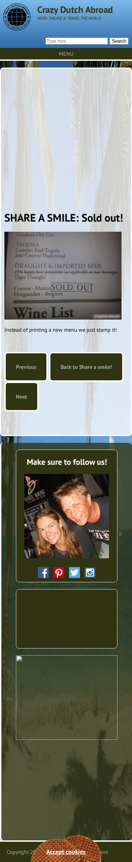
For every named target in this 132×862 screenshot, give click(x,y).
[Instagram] (90, 572)
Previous (26, 366)
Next (21, 396)
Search (119, 41)
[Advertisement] (66, 138)
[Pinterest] (58, 572)
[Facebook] (43, 572)
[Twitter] (74, 572)
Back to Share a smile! (86, 366)
